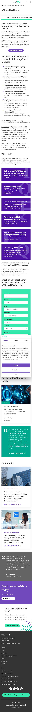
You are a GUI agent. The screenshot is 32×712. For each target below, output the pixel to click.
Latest (3, 664)
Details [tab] (16, 340)
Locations (3, 653)
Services (8, 5)
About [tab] (26, 340)
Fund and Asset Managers (8, 638)
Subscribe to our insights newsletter (15, 695)
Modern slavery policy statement (9, 681)
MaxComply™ (9, 112)
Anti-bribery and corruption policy (10, 676)
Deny (16, 374)
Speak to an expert (16, 50)
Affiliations (4, 661)
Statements (9, 705)
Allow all (16, 365)
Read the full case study (11, 504)
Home (3, 5)
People (3, 658)
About (3, 650)
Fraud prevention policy (7, 679)
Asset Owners (5, 640)
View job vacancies (12, 625)
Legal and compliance (6, 673)
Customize (15, 369)
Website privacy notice (7, 671)
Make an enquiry (8, 598)
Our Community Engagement (8, 656)
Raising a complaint (16, 707)
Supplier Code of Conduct (8, 684)
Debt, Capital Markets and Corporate (10, 643)
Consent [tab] (5, 340)
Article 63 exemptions (19, 705)
